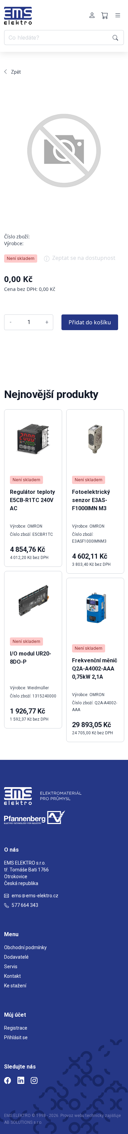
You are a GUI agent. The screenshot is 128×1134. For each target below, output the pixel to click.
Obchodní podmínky (25, 947)
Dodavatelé (16, 957)
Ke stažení (15, 985)
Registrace (15, 1028)
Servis (10, 966)
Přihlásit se (16, 1037)
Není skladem (20, 258)
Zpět (16, 72)
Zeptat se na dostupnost (83, 258)
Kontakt (12, 976)
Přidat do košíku (90, 322)
